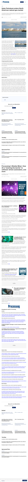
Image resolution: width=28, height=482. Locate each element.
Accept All (25, 480)
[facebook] (11, 19)
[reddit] (15, 19)
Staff (2, 17)
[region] (14, 480)
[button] (2, 2)
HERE (9, 303)
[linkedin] (12, 19)
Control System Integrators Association (10, 274)
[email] (16, 19)
